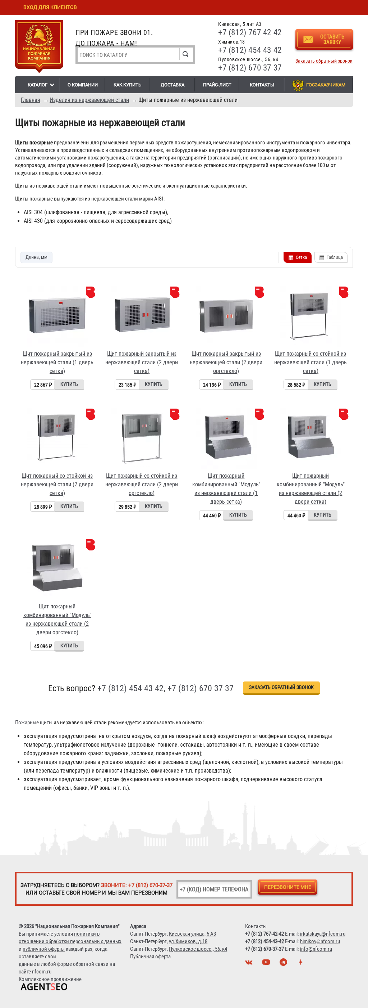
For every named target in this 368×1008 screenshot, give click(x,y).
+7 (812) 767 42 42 (250, 32)
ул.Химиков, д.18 (188, 941)
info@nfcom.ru (316, 949)
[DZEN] (301, 964)
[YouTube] (267, 964)
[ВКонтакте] (249, 964)
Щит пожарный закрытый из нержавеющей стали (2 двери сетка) (141, 362)
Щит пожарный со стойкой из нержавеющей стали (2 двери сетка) (57, 484)
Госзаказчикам (325, 84)
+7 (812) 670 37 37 (250, 68)
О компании (83, 84)
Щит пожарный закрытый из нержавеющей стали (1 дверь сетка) (57, 362)
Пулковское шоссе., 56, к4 (198, 949)
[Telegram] (284, 964)
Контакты (262, 84)
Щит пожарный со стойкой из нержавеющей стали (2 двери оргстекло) (141, 484)
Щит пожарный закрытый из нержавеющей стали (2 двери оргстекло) (226, 362)
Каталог (37, 84)
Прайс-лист (217, 84)
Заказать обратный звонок (324, 61)
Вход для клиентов (50, 7)
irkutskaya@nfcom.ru (322, 934)
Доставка (172, 84)
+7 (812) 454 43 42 (250, 50)
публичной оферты (44, 949)
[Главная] (39, 48)
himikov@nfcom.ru (320, 941)
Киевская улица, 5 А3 (192, 934)
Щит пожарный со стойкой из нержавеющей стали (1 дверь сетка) (310, 362)
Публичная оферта (150, 956)
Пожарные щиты (33, 722)
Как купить (127, 84)
